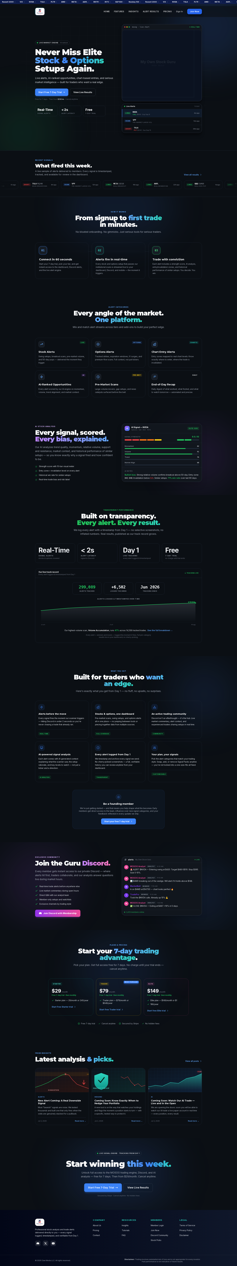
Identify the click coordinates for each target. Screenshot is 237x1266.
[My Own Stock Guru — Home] (40, 11)
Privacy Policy (186, 1230)
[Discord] (38, 1243)
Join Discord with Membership (60, 913)
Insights (134, 11)
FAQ (123, 1235)
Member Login (157, 1225)
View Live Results (82, 92)
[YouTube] (53, 1243)
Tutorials (125, 1230)
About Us (97, 1225)
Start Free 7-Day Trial (50, 92)
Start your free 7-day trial (116, 821)
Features (119, 11)
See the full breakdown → (160, 630)
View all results (191, 174)
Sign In (179, 11)
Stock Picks (156, 1240)
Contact (96, 1235)
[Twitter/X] (45, 1243)
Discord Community (159, 1235)
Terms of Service (187, 1225)
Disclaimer (184, 1235)
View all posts (192, 1061)
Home (107, 11)
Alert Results (151, 11)
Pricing (167, 11)
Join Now (194, 11)
